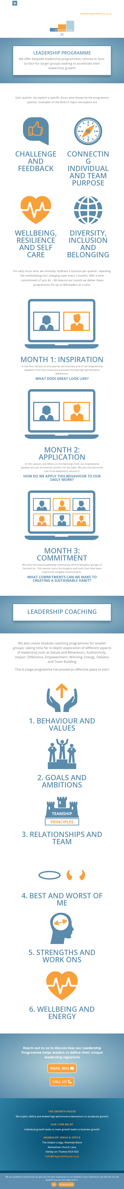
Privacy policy (66, 1184)
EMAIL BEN (59, 1068)
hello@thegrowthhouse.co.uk (96, 13)
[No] (120, 1181)
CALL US (59, 1081)
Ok (54, 1184)
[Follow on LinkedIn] (14, 3)
